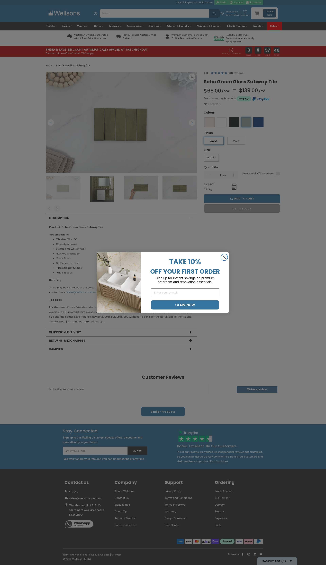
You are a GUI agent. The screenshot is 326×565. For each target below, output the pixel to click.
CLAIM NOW (185, 305)
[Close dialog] (224, 257)
